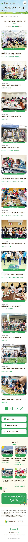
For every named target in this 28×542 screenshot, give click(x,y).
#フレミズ (4, 56)
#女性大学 (4, 88)
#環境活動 (16, 150)
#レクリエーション (6, 181)
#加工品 (3, 150)
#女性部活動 (11, 56)
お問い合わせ (20, 535)
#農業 (21, 181)
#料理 (9, 88)
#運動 (21, 277)
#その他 (3, 184)
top (2, 16)
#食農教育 (18, 56)
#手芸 (9, 246)
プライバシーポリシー (9, 535)
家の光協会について (13, 532)
